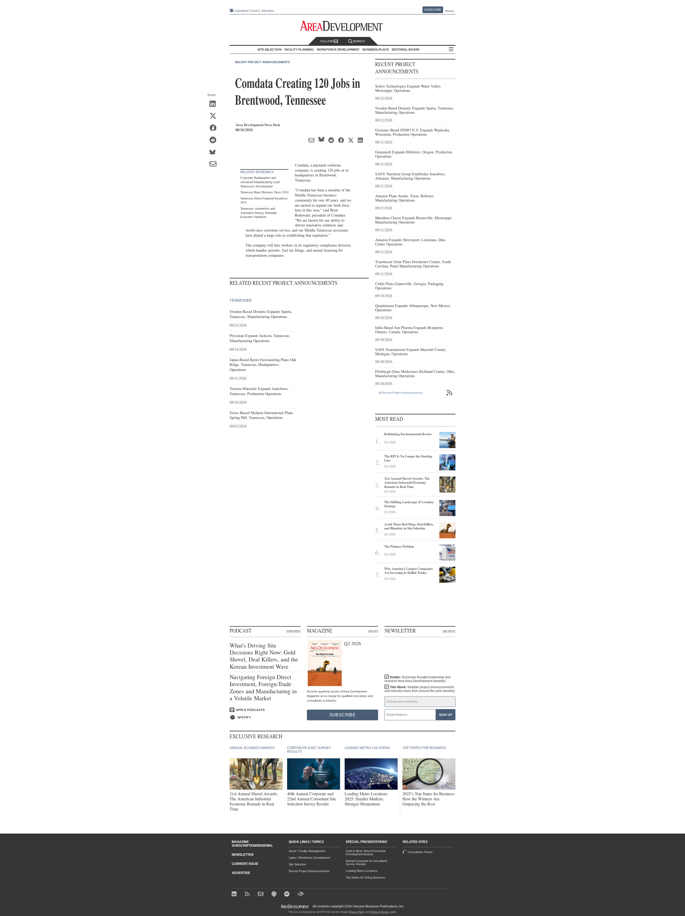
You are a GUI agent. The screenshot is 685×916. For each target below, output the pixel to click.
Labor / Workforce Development (309, 857)
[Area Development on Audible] (300, 894)
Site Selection (297, 864)
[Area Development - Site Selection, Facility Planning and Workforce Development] (342, 26)
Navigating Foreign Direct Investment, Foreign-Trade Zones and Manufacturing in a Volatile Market (263, 687)
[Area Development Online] (295, 906)
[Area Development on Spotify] (287, 894)
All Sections (451, 50)
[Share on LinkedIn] (214, 104)
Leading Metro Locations (362, 870)
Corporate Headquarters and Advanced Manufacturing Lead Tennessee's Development (260, 181)
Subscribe (432, 9)
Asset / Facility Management (307, 851)
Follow (327, 41)
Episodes (293, 631)
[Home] (261, 894)
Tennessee (241, 300)
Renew (449, 11)
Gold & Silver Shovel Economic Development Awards (366, 852)
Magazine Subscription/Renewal (252, 843)
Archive (448, 631)
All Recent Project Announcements (400, 392)
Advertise (267, 10)
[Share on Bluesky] (214, 152)
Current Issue (245, 864)
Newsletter (243, 855)
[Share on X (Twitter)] (214, 116)
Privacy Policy (357, 912)
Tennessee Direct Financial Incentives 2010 (264, 200)
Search (359, 41)
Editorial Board (406, 49)
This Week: (420, 689)
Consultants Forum (245, 10)
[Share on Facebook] (214, 128)
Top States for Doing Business (365, 877)
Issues (373, 631)
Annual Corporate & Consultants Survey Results (366, 862)
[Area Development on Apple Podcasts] (274, 894)
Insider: (418, 679)
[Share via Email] (214, 164)
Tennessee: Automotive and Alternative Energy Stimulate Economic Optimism (258, 212)
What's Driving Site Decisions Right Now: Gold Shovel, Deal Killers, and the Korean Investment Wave (264, 656)
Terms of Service (379, 912)
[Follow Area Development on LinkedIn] (235, 894)
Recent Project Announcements (262, 62)
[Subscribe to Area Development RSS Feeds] (248, 894)
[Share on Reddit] (214, 140)
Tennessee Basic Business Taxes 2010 (264, 192)
